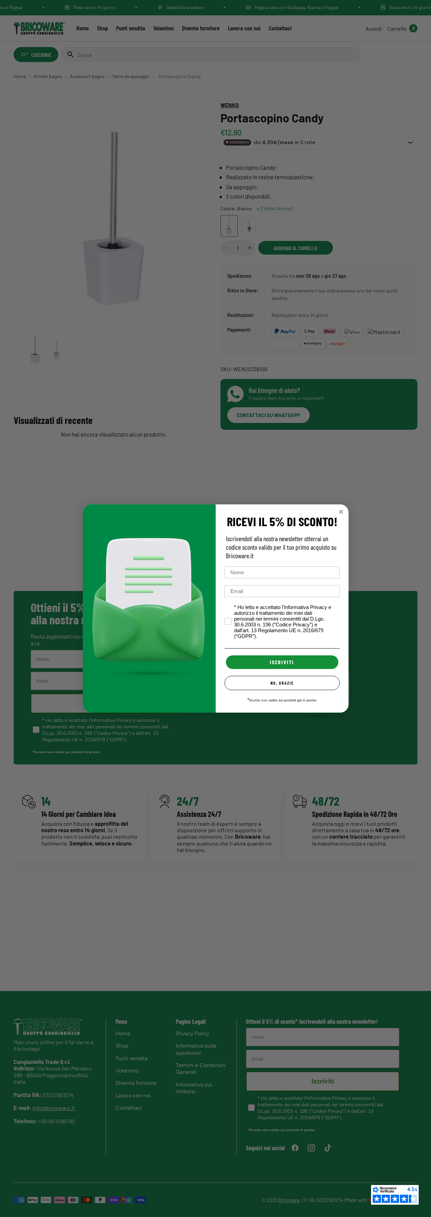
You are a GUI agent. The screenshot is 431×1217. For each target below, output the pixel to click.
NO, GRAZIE (282, 683)
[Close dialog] (341, 512)
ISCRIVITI (282, 662)
